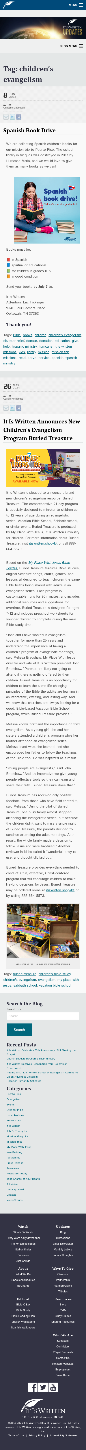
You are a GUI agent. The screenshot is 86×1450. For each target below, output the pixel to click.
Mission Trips (14, 1142)
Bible (17, 335)
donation (45, 340)
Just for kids (23, 1261)
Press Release (15, 1163)
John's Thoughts (17, 1131)
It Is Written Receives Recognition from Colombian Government (37, 1064)
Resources (13, 1168)
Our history (62, 1346)
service (44, 357)
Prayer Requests (63, 1352)
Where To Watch (23, 1232)
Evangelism (14, 1099)
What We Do (23, 1274)
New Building (14, 1152)
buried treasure (24, 974)
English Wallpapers (23, 1321)
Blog (63, 1232)
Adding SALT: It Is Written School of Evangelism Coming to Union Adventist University (42, 1073)
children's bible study (55, 974)
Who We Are (63, 1335)
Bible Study (23, 1310)
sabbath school (25, 985)
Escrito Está (14, 1094)
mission (43, 352)
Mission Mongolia (17, 1136)
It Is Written (14, 1126)
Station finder (23, 1249)
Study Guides (63, 1316)
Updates (11, 1195)
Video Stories (14, 1200)
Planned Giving (63, 1285)
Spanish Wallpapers (23, 1327)
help (6, 346)
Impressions (14, 1120)
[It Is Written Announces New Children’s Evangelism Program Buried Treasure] (12, 408)
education (62, 340)
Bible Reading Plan (23, 1316)
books (27, 335)
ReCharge (23, 1285)
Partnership (13, 1158)
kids (22, 352)
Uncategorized (15, 1189)
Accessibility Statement (64, 1435)
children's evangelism (65, 335)
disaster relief (13, 340)
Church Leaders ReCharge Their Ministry (31, 1059)
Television (12, 1184)
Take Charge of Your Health (23, 1179)
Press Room (63, 1375)
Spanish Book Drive (29, 130)
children (40, 335)
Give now (63, 1274)
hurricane (45, 346)
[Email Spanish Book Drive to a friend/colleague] (6, 117)
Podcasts (23, 1255)
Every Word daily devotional (23, 1238)
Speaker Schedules (23, 1280)
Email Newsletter (63, 1243)
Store (63, 1304)
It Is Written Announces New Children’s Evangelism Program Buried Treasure (41, 430)
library (31, 352)
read (22, 357)
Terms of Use (16, 1435)
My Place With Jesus (19, 1147)
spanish (57, 357)
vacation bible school (55, 985)
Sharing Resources (63, 1321)
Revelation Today (17, 1174)
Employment (62, 1369)
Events (11, 1105)
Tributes (63, 1291)
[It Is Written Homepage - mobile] (18, 5)
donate (31, 340)
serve (32, 357)
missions (10, 357)
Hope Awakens (15, 1115)
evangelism (46, 979)
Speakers (63, 1340)
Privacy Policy (37, 1435)
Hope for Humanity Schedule (24, 1081)
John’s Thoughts (63, 1255)
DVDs (63, 1310)
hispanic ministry (24, 346)
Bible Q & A (23, 1304)
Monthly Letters (63, 1249)
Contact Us (62, 1358)
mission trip (60, 352)
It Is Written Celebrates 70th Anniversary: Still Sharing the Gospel (41, 1051)
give (75, 340)
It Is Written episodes (23, 1243)
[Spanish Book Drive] (12, 117)
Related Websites (62, 1363)
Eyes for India (15, 1110)
